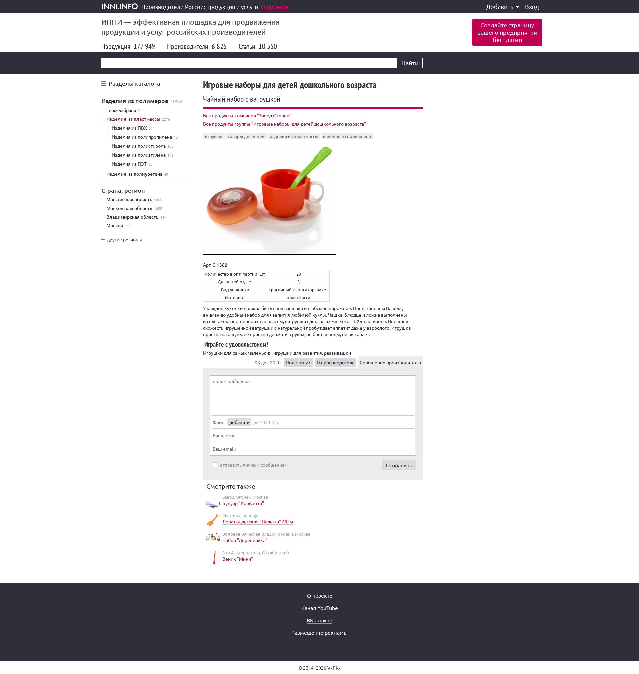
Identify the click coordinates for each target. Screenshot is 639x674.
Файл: (219, 422)
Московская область (134, 199)
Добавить (500, 6)
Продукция (128, 46)
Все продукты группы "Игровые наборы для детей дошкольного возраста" (284, 124)
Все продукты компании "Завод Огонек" (247, 115)
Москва (118, 225)
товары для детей (246, 136)
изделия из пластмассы (294, 136)
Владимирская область (136, 217)
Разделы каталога (134, 83)
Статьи (258, 46)
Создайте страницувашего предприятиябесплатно (507, 32)
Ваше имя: (224, 435)
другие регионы (124, 239)
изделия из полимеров (347, 136)
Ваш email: (224, 449)
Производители (197, 46)
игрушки (214, 136)
